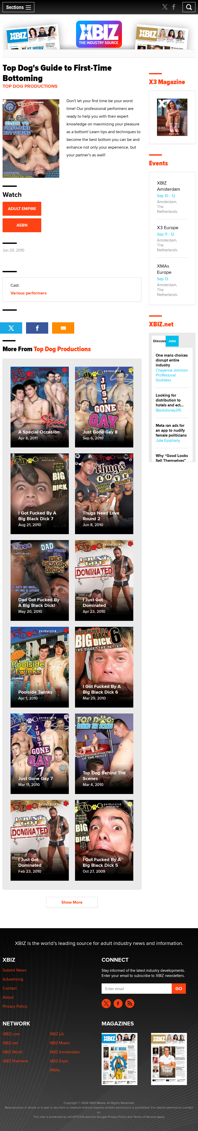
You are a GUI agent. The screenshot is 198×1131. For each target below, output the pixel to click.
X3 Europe (167, 227)
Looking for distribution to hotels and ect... (170, 400)
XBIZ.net (161, 324)
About (8, 997)
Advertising (13, 979)
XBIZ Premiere (15, 1061)
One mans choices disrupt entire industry (172, 360)
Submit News (14, 970)
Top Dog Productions (30, 86)
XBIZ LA (57, 1034)
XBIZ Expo (59, 1061)
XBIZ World (12, 1052)
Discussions (159, 340)
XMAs (55, 1070)
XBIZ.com (11, 1034)
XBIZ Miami (60, 1043)
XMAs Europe (164, 269)
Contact (10, 988)
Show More (71, 902)
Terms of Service (144, 1116)
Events (158, 163)
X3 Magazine (167, 82)
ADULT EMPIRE (22, 209)
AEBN (22, 225)
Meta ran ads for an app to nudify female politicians (171, 430)
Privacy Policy (15, 1006)
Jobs (172, 340)
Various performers (29, 293)
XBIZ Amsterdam (168, 186)
